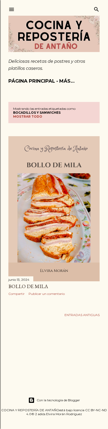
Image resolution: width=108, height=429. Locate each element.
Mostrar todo (27, 116)
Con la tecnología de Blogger (58, 400)
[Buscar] (96, 8)
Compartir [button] (16, 294)
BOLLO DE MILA (28, 286)
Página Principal (31, 81)
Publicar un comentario (47, 294)
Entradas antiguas (82, 315)
